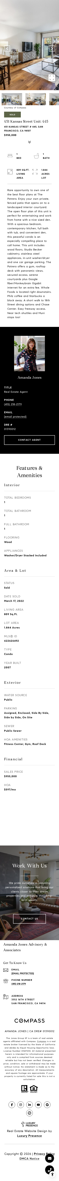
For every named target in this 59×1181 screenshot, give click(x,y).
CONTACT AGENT (29, 440)
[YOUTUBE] (38, 1104)
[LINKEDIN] (29, 1104)
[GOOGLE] (47, 1104)
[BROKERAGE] (29, 1113)
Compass (41, 1041)
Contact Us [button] (29, 918)
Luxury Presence (29, 1136)
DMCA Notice (29, 1158)
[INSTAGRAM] (20, 1104)
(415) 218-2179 (13, 404)
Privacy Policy (44, 1154)
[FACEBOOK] (12, 1104)
